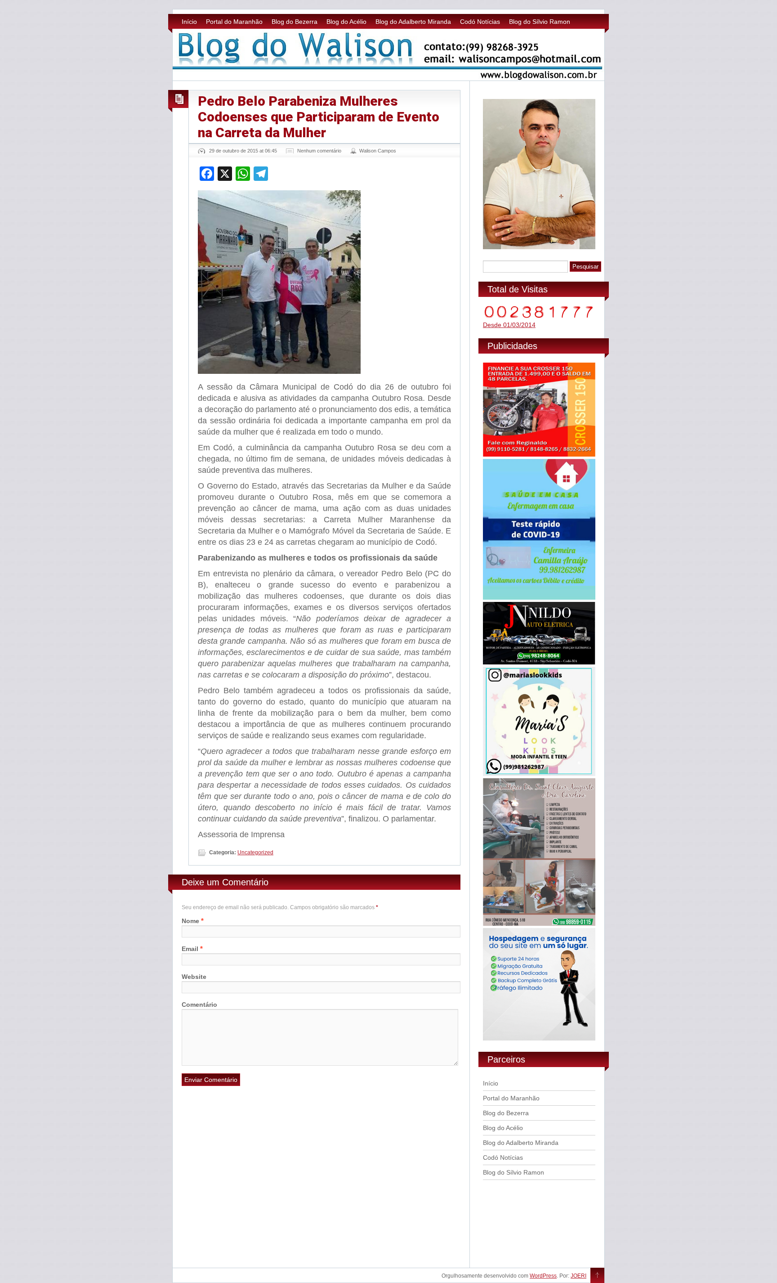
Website (194, 976)
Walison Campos (377, 150)
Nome (190, 920)
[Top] (597, 1276)
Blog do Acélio (346, 21)
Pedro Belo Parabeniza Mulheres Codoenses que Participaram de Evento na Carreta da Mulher (318, 116)
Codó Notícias (480, 21)
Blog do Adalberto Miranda (413, 21)
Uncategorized (255, 852)
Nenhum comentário (319, 150)
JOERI (578, 1276)
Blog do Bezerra (294, 21)
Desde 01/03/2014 (509, 324)
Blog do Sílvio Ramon (539, 21)
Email (190, 948)
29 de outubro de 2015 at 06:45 (243, 150)
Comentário (199, 1004)
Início (189, 21)
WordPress (543, 1276)
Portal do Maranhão (234, 21)
